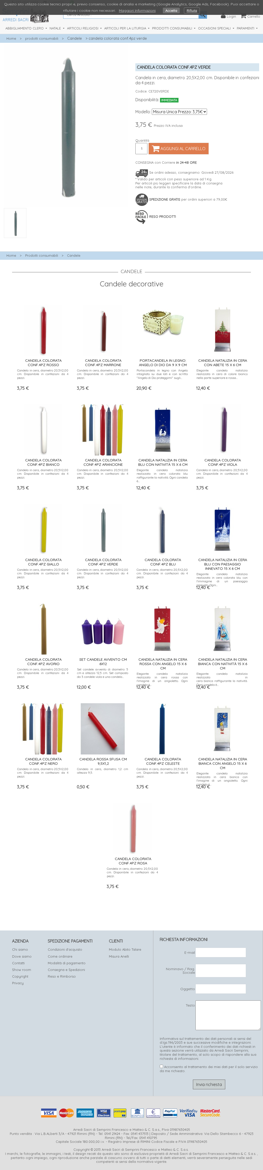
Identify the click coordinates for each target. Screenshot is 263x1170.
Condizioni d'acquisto (65, 949)
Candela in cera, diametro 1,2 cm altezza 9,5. (102, 770)
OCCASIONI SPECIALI (215, 28)
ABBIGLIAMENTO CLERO (25, 28)
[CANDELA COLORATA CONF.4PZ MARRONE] (102, 329)
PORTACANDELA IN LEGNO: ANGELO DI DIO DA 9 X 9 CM (163, 362)
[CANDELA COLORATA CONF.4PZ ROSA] (132, 827)
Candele (74, 38)
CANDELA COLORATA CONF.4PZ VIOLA (222, 462)
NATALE (56, 28)
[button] (65, 240)
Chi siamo (20, 949)
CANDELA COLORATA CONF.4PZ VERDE (103, 561)
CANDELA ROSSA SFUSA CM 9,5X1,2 (103, 761)
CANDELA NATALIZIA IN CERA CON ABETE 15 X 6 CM (222, 362)
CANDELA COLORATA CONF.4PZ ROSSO (43, 362)
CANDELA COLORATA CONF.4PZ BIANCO (43, 462)
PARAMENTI (246, 28)
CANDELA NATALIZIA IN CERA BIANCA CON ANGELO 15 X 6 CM (222, 763)
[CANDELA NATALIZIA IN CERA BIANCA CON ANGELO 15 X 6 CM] (222, 727)
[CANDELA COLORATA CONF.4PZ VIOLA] (222, 428)
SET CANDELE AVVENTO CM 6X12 (103, 661)
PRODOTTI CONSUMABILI (172, 28)
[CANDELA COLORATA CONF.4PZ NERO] (43, 727)
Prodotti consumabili (41, 255)
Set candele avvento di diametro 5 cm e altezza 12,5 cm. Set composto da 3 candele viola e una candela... (102, 673)
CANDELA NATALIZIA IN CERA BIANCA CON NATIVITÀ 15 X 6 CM (222, 663)
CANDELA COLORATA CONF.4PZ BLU (163, 561)
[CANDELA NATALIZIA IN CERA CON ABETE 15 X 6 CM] (222, 329)
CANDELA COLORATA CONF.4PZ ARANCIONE (103, 462)
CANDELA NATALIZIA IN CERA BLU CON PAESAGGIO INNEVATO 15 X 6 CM (222, 564)
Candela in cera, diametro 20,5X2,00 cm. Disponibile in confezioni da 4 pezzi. (42, 374)
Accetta (171, 10)
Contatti (18, 963)
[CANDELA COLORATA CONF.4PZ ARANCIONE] (103, 428)
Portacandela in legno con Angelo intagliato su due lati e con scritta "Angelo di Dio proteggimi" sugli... (162, 374)
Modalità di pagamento (67, 963)
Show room (21, 970)
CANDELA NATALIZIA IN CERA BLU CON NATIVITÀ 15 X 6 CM (162, 462)
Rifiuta (192, 10)
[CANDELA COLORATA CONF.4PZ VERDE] (102, 528)
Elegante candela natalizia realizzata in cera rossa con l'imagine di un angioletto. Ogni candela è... (162, 679)
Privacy (18, 983)
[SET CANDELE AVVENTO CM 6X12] (103, 628)
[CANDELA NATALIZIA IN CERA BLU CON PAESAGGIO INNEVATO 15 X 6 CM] (222, 528)
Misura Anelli (119, 956)
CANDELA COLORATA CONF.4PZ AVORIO (43, 661)
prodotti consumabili (41, 38)
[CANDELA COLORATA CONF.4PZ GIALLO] (43, 528)
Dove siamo (22, 956)
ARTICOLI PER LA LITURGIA (125, 28)
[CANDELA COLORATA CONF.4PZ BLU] (162, 528)
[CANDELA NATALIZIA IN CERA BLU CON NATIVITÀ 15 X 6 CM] (162, 428)
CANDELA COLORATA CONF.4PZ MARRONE (103, 362)
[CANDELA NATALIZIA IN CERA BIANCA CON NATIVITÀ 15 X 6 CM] (222, 628)
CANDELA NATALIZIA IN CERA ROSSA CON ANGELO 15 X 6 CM (162, 663)
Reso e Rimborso (62, 976)
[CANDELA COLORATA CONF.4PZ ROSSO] (43, 329)
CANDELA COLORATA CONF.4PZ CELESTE (163, 761)
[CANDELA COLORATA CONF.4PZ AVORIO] (43, 628)
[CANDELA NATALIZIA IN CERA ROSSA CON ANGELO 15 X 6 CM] (162, 628)
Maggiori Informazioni (137, 10)
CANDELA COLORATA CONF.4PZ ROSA (133, 860)
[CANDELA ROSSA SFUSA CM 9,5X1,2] (102, 727)
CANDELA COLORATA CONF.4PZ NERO (43, 761)
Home (11, 38)
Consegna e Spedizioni (66, 970)
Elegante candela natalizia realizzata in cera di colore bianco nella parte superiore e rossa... (222, 374)
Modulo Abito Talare (125, 949)
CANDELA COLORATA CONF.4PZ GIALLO (43, 561)
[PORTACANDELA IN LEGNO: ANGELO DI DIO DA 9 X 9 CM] (162, 320)
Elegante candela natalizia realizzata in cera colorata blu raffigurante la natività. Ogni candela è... (162, 475)
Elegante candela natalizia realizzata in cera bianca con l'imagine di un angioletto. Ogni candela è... (222, 778)
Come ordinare (60, 956)
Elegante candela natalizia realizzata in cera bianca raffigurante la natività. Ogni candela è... (222, 679)
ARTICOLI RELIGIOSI (83, 28)
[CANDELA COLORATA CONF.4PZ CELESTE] (162, 727)
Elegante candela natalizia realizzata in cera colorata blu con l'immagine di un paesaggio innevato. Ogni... (222, 579)
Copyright (20, 976)
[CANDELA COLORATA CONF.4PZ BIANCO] (43, 428)
